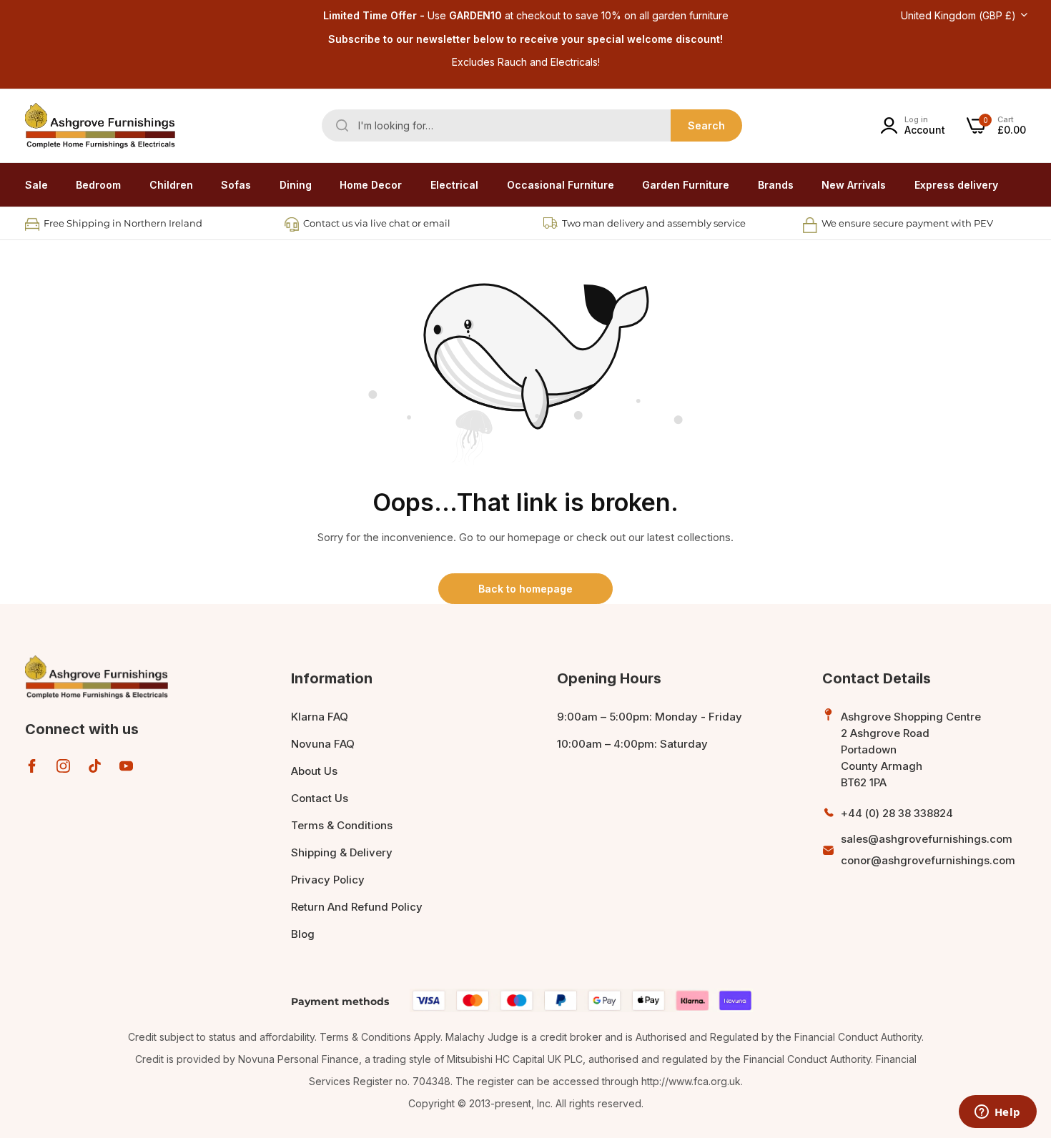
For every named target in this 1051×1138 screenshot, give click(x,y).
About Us (314, 771)
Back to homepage (525, 589)
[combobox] (532, 125)
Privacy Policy (328, 879)
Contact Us (319, 798)
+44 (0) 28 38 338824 (897, 813)
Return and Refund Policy (357, 907)
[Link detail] (32, 766)
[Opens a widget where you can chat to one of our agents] (997, 1113)
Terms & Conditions (342, 825)
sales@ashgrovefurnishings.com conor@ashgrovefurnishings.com (928, 849)
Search (706, 125)
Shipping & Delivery (342, 852)
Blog (303, 934)
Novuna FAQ (323, 744)
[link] (98, 185)
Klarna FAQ (319, 716)
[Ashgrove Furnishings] (100, 126)
